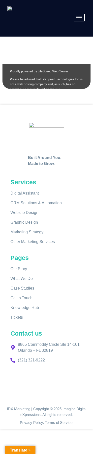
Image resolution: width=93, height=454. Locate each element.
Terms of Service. (59, 422)
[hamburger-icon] (79, 17)
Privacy (26, 422)
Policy (38, 422)
